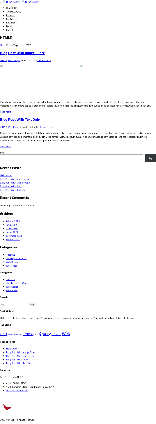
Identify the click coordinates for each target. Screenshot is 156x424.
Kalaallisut (11, 22)
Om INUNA (11, 8)
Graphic (28, 333)
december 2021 (14, 236)
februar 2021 (13, 239)
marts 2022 (12, 228)
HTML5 (35, 334)
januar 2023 (12, 225)
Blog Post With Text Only (20, 119)
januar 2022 (12, 232)
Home (3, 45)
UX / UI (56, 333)
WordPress (13, 127)
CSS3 (3, 333)
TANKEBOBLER (14, 11)
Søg (2, 152)
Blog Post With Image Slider (22, 52)
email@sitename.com (17, 390)
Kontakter (11, 19)
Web (66, 333)
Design (9, 334)
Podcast (10, 15)
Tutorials (10, 255)
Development (17, 334)
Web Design (14, 60)
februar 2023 (13, 221)
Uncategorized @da (16, 258)
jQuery (45, 333)
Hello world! (6, 175)
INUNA (3, 60)
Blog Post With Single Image (15, 182)
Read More (5, 112)
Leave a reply (44, 60)
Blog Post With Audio (11, 186)
